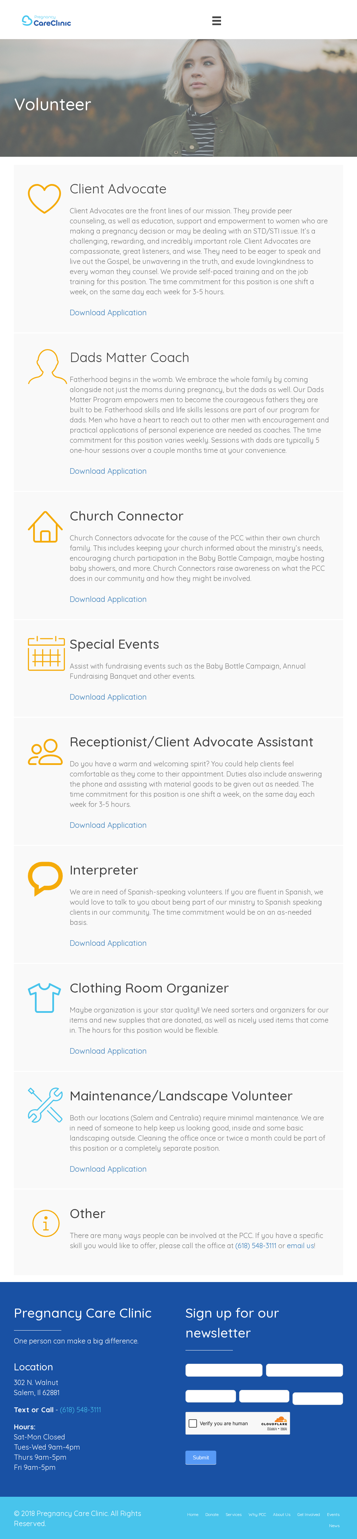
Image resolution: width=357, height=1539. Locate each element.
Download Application (108, 312)
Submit (201, 1457)
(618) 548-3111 (255, 1245)
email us (300, 1245)
